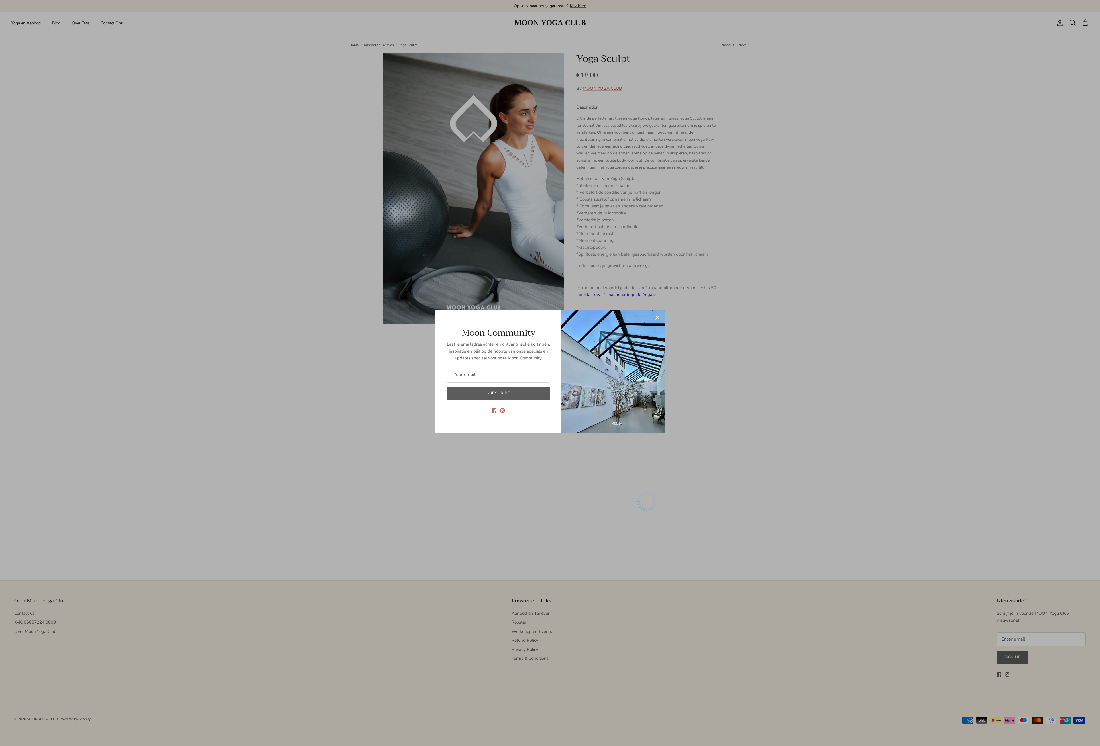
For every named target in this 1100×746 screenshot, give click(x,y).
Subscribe (498, 393)
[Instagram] (502, 410)
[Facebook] (494, 410)
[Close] (657, 317)
